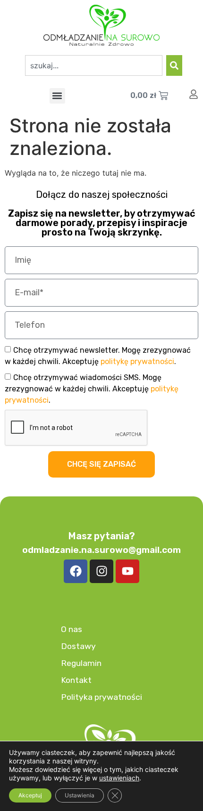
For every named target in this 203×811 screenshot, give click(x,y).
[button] (57, 96)
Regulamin (81, 663)
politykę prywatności (137, 361)
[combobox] (93, 65)
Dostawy (78, 646)
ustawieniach (119, 778)
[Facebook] (75, 571)
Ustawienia (79, 795)
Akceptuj (30, 795)
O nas (71, 629)
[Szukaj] (174, 65)
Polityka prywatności (101, 697)
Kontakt (76, 680)
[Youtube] (127, 571)
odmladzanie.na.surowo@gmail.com (101, 549)
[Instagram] (101, 571)
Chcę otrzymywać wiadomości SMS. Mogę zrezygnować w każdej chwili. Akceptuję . (91, 389)
